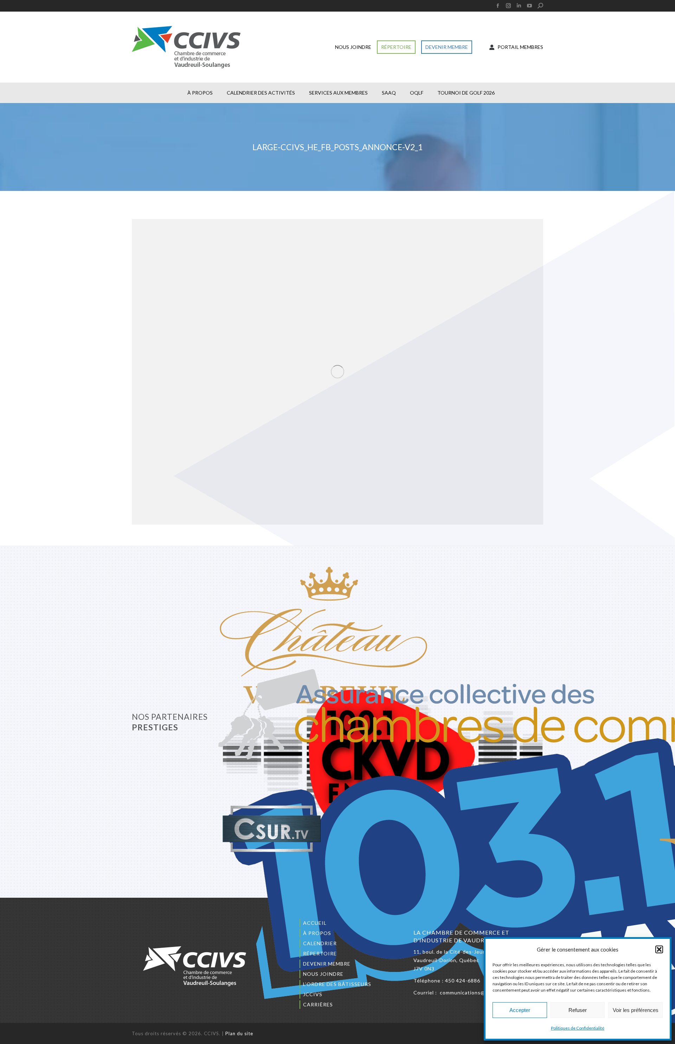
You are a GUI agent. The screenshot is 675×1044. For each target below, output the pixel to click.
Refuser (577, 1010)
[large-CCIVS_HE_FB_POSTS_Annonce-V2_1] (337, 372)
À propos (317, 933)
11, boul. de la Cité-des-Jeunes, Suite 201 (466, 952)
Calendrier (320, 943)
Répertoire (320, 953)
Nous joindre (323, 974)
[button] (659, 949)
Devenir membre (327, 964)
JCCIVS (312, 994)
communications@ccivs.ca (472, 992)
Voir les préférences (635, 1010)
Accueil (315, 923)
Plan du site (239, 1033)
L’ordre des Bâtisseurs (337, 984)
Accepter (519, 1010)
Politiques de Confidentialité (577, 1028)
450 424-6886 (462, 981)
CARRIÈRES (318, 1004)
